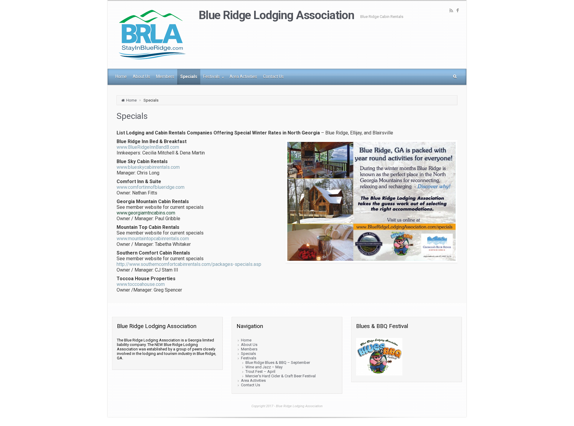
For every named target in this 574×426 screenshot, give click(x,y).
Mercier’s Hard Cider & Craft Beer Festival (280, 376)
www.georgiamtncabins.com (146, 213)
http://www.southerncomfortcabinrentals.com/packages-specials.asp (189, 264)
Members (249, 349)
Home (131, 100)
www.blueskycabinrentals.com (148, 167)
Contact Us (250, 385)
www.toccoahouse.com (141, 284)
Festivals (248, 358)
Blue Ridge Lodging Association (276, 15)
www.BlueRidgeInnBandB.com (148, 147)
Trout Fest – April (260, 371)
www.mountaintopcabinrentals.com (153, 238)
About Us (249, 344)
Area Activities (253, 380)
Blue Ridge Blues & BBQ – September (277, 362)
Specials (248, 353)
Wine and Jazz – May (264, 367)
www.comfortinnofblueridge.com (150, 187)
